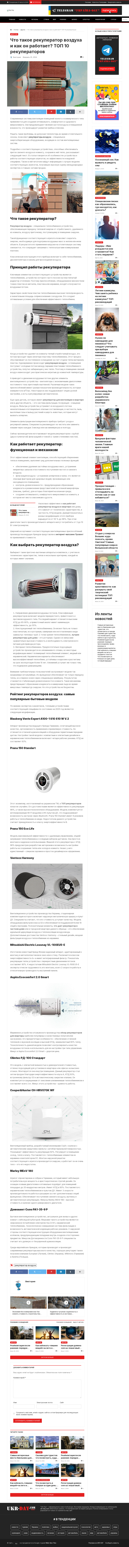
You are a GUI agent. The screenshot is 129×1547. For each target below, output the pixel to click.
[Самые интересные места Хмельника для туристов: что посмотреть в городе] (22, 1442)
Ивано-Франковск (42, 1480)
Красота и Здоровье (103, 156)
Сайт (62, 1403)
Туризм (39, 1452)
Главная (14, 1452)
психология (86, 1527)
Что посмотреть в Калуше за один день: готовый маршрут (46, 1484)
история (61, 1533)
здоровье (106, 1527)
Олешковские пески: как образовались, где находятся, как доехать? (106, 205)
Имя (15, 1403)
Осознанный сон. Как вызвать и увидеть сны (107, 162)
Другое (22, 30)
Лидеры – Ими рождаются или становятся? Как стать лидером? (104, 250)
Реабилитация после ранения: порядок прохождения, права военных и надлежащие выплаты (21, 1346)
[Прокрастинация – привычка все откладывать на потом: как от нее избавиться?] (107, 468)
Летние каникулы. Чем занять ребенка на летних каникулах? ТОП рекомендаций (106, 296)
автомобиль (73, 1533)
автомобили (102, 1533)
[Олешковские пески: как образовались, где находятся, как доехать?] (107, 183)
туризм (25, 1527)
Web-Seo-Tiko (51, 1543)
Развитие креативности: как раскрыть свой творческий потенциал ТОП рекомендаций (105, 590)
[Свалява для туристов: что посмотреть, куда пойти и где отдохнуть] (47, 1442)
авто (96, 1527)
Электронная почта (44, 1403)
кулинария (16, 1533)
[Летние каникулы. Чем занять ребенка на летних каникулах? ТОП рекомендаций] (107, 272)
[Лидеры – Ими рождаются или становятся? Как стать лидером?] (107, 227)
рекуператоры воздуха (40, 137)
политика (45, 1527)
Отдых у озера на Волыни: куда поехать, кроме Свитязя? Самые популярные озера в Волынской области (106, 540)
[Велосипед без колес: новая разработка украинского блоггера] (107, 373)
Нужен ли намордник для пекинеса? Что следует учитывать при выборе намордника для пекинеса (106, 347)
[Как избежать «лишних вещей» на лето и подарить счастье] (47, 1332)
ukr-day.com (44, 1509)
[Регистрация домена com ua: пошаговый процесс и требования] (72, 1332)
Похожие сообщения (64, 1322)
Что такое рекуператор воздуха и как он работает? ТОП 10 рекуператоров (26, 511)
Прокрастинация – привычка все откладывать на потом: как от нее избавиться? (105, 492)
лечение (50, 1533)
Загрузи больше (47, 1357)
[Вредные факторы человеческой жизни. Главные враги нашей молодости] (107, 420)
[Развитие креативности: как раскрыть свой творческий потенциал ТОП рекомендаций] (107, 565)
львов (84, 1533)
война (55, 1527)
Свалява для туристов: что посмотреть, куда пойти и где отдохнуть (47, 1456)
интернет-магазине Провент (69, 534)
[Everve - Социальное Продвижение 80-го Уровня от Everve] (107, 102)
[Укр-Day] (10, 10)
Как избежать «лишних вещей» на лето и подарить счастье (47, 1346)
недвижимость (37, 1533)
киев (26, 1533)
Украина (35, 1527)
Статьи (16, 30)
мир (91, 1533)
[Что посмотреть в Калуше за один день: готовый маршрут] (47, 1470)
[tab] (64, 1322)
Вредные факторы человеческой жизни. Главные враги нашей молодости (105, 444)
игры (115, 1527)
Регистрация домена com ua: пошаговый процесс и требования (72, 1346)
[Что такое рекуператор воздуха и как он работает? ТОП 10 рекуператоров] (14, 512)
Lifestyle (99, 242)
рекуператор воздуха (25, 1265)
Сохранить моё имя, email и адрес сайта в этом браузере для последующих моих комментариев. (47, 1414)
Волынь (98, 530)
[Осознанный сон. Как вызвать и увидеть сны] (107, 141)
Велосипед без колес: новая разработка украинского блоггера (103, 397)
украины (114, 1533)
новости (15, 1527)
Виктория (30, 1281)
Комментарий (19, 1378)
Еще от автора (78, 1322)
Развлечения (100, 198)
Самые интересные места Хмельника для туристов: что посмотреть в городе (21, 1456)
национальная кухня (70, 1527)
